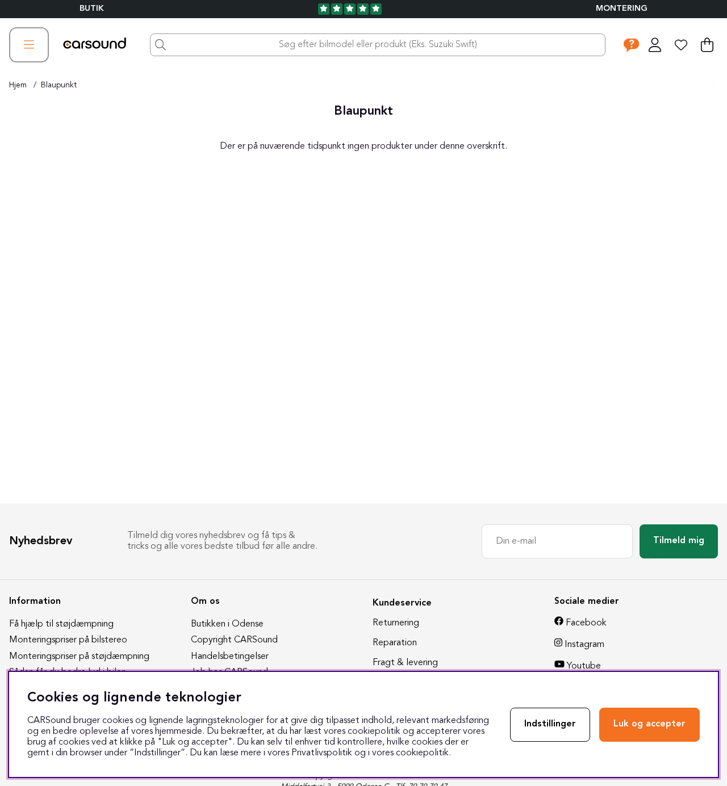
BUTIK (92, 9)
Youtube (584, 666)
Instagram (584, 644)
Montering (621, 9)
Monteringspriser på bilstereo (68, 640)
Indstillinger (550, 724)
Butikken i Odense (227, 624)
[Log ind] (655, 45)
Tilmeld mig (678, 540)
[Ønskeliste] (681, 45)
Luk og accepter (649, 724)
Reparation (395, 643)
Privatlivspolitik (321, 753)
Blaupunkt (59, 85)
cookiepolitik (422, 753)
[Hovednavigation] (29, 44)
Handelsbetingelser (230, 656)
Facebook (586, 623)
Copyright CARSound (234, 640)
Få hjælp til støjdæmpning (61, 624)
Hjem (18, 85)
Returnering (396, 623)
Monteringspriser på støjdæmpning (79, 656)
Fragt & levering (405, 662)
